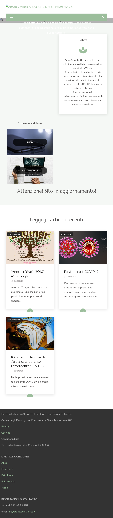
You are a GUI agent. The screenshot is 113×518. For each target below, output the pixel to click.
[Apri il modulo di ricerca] (103, 17)
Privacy (5, 426)
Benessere (66, 234)
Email (30, 142)
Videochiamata (30, 170)
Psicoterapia (8, 481)
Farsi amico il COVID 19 (81, 272)
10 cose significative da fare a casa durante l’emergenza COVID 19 (28, 361)
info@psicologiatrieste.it (21, 511)
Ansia (4, 463)
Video (4, 487)
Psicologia (14, 234)
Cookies (5, 432)
